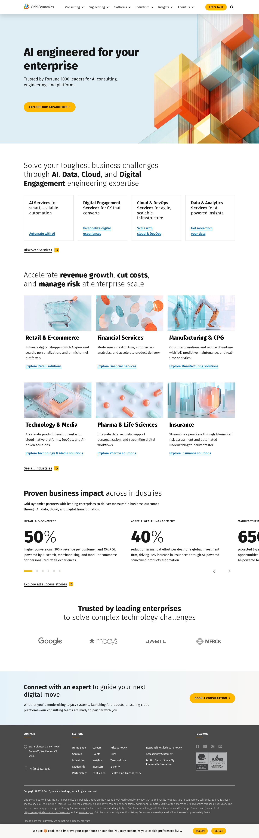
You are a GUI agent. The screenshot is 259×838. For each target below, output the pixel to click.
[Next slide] (229, 571)
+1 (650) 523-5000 (40, 768)
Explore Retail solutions (43, 366)
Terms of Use (118, 760)
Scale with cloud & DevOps (149, 230)
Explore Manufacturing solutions (193, 366)
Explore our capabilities (48, 107)
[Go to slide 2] (37, 571)
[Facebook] (197, 746)
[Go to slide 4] (48, 571)
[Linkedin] (205, 746)
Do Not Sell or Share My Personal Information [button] (160, 762)
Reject (218, 831)
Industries (78, 760)
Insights (97, 760)
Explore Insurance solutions (190, 453)
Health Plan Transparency (125, 773)
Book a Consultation (211, 698)
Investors (97, 766)
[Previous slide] (214, 571)
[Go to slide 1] (28, 571)
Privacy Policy (118, 747)
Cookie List (98, 773)
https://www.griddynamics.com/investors (47, 812)
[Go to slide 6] (59, 571)
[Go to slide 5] (54, 571)
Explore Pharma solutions (116, 453)
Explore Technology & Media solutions (54, 453)
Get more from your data (201, 230)
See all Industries (38, 468)
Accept (200, 831)
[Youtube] (220, 746)
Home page (79, 747)
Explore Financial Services (116, 366)
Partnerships (79, 773)
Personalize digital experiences (97, 230)
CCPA (113, 754)
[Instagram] (213, 746)
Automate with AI (42, 234)
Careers (96, 747)
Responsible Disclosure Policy (164, 747)
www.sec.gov (86, 812)
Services (77, 754)
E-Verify (115, 766)
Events (96, 754)
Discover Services (38, 250)
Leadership (78, 766)
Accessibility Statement (159, 754)
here (178, 831)
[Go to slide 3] (43, 571)
